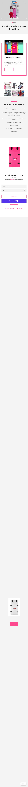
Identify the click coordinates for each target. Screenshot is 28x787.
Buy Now (9, 66)
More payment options (14, 201)
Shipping (12, 176)
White (14, 621)
